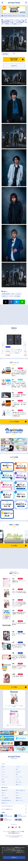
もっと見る (14, 545)
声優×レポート (5, 803)
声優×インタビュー (20, 800)
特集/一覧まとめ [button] (4, 787)
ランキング (18, 766)
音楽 (13, 293)
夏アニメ (17, 792)
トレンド (3, 784)
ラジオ (3, 771)
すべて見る (14, 687)
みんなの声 (18, 771)
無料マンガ (18, 784)
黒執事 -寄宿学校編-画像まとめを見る (14, 59)
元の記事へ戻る (14, 65)
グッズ (3, 774)
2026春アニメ (4, 296)
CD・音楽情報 (17, 296)
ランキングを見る (14, 421)
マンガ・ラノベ (5, 777)
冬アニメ (17, 795)
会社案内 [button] (3, 812)
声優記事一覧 (18, 798)
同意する (14, 857)
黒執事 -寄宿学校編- (6, 293)
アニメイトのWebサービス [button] (6, 809)
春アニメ (3, 792)
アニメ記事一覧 (5, 798)
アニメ (11, 296)
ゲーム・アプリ (19, 777)
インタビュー (18, 293)
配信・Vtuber (18, 782)
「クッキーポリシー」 (10, 852)
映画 (17, 774)
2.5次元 (3, 782)
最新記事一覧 (4, 790)
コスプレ (17, 779)
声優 (17, 769)
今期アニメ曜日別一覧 (20, 790)
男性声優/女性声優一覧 (6, 800)
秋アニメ (3, 795)
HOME (3, 766)
